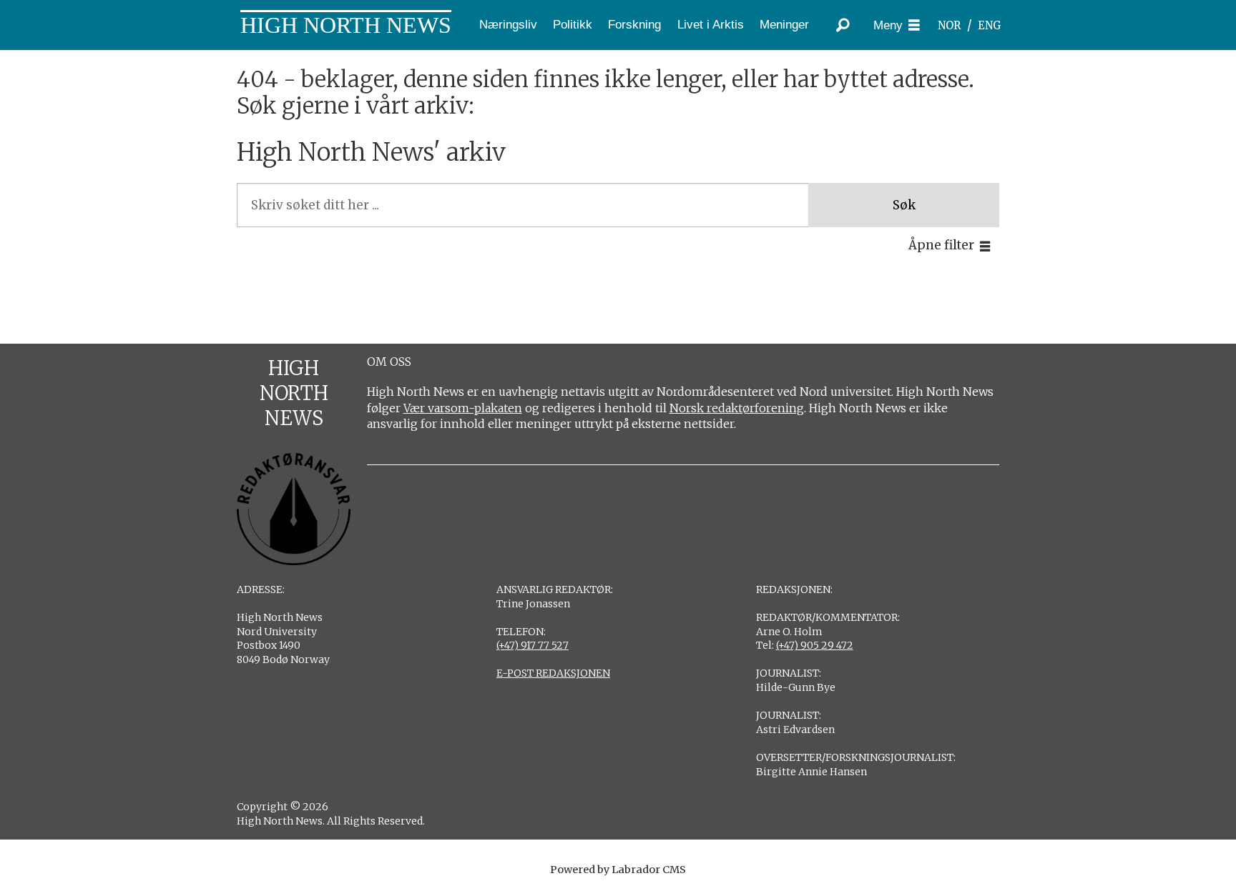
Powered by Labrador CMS (618, 869)
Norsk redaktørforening (737, 408)
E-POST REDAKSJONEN (553, 673)
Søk (904, 205)
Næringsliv (508, 24)
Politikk (572, 24)
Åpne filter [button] (941, 245)
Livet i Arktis (710, 24)
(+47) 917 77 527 (532, 645)
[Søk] (843, 25)
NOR (949, 25)
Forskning (634, 24)
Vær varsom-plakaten (462, 408)
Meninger (784, 24)
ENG (989, 25)
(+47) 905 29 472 (814, 645)
